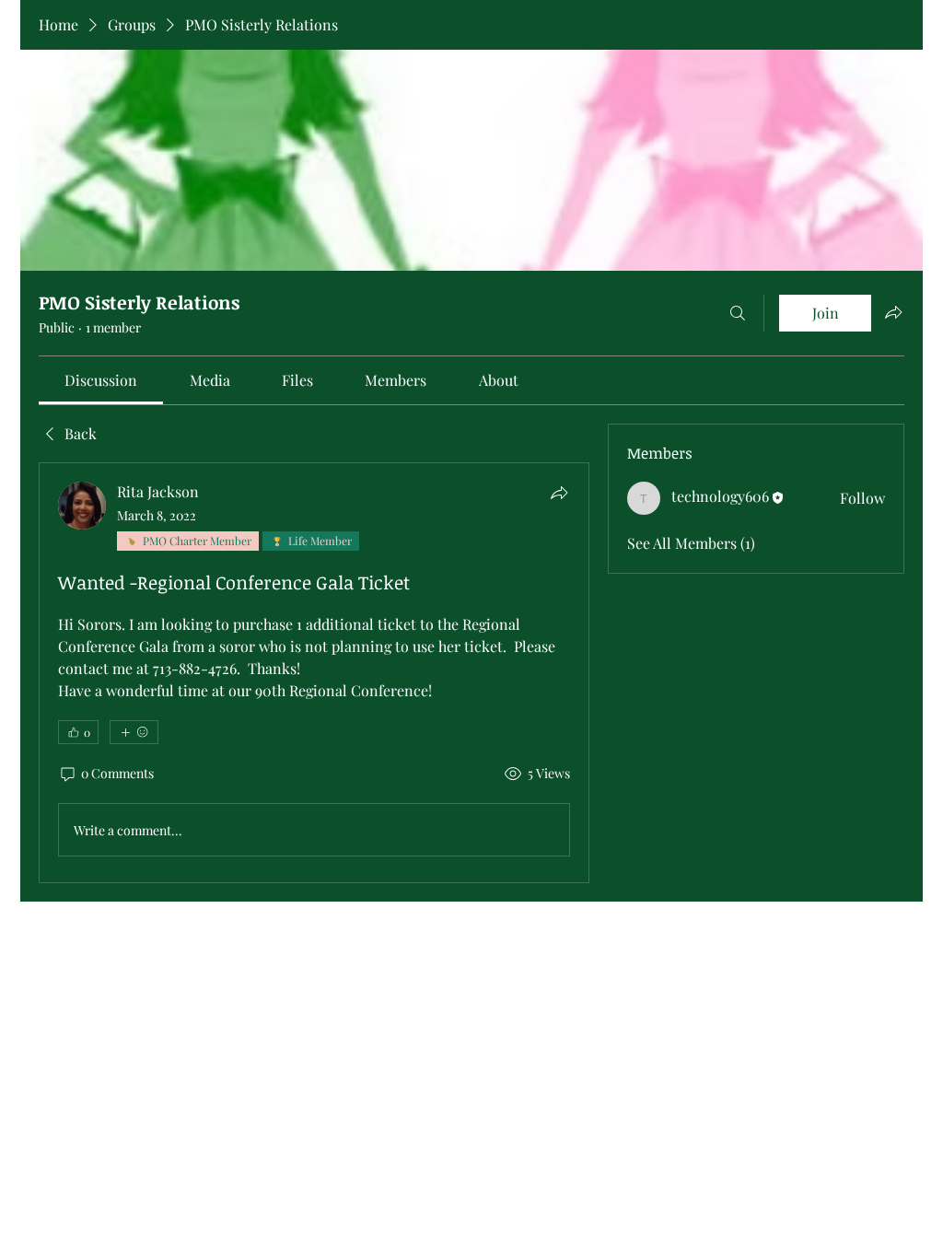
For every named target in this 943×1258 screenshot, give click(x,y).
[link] (100, 380)
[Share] (559, 493)
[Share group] (893, 312)
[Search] (738, 313)
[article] (314, 672)
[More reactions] (134, 732)
